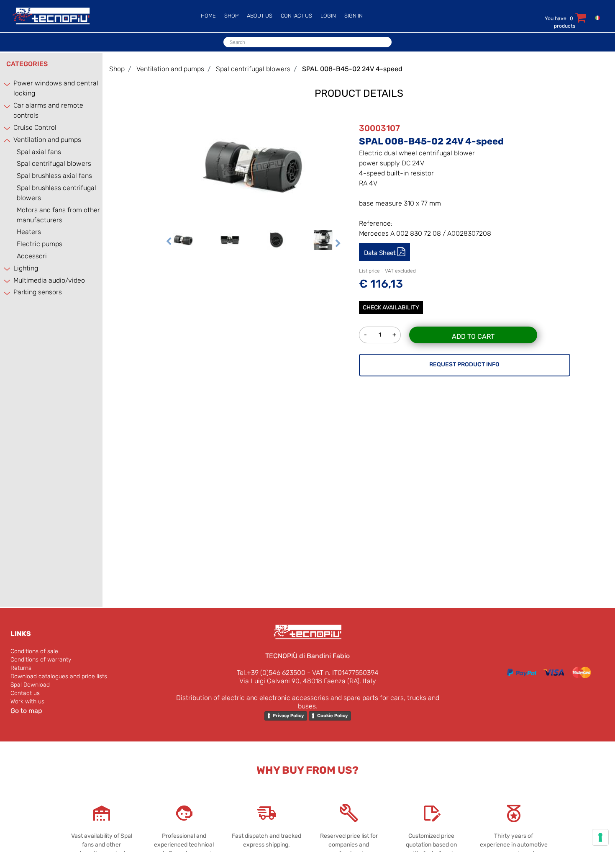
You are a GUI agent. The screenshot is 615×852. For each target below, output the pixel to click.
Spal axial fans (39, 152)
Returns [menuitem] (20, 668)
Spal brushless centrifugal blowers (56, 193)
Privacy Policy (288, 715)
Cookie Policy (332, 715)
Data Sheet (380, 253)
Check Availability (391, 307)
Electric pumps (39, 244)
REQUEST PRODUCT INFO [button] (464, 364)
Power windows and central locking (55, 88)
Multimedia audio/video (49, 280)
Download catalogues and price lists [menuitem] (58, 676)
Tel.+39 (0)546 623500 (271, 673)
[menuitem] (595, 17)
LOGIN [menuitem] (328, 16)
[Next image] (338, 243)
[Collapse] (7, 140)
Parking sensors (37, 292)
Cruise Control (34, 127)
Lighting (25, 268)
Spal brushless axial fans (54, 176)
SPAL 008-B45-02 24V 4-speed (352, 69)
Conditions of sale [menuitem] (34, 651)
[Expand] (7, 83)
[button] (253, 165)
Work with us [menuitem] (27, 701)
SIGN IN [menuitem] (353, 16)
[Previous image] (168, 243)
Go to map (26, 711)
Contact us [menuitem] (25, 693)
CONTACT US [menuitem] (296, 16)
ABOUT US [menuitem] (259, 16)
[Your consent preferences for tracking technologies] (600, 837)
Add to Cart (473, 336)
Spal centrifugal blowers (54, 163)
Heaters (29, 232)
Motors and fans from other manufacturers (58, 215)
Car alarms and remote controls (48, 110)
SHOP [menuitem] (231, 16)
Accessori (32, 256)
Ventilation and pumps (47, 140)
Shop (117, 69)
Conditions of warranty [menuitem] (40, 659)
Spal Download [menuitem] (30, 684)
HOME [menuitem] (208, 16)
